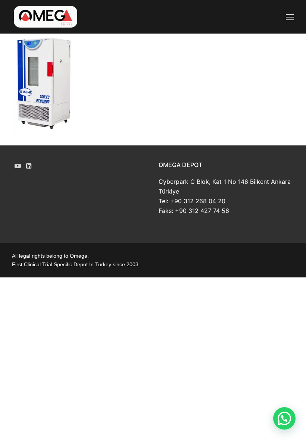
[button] (284, 418)
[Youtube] (18, 166)
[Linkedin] (29, 166)
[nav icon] (290, 17)
